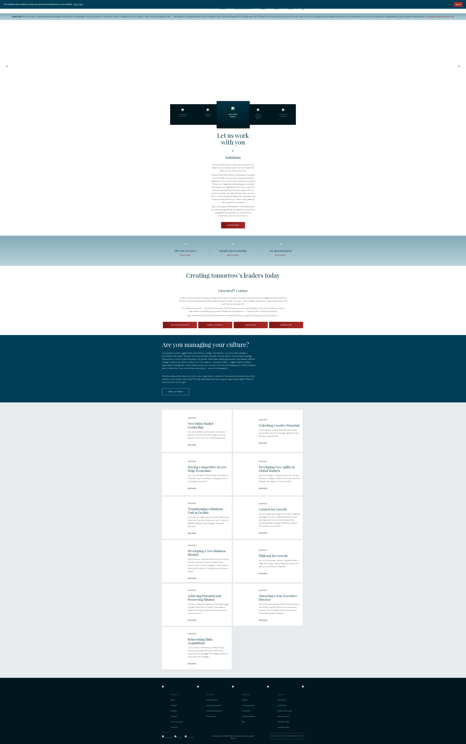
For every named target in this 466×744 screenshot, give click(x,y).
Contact (291, 9)
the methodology (180, 325)
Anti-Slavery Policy (283, 722)
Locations (174, 716)
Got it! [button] (458, 4)
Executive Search (211, 700)
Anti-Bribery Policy (283, 727)
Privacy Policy (281, 700)
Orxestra (244, 700)
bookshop (251, 325)
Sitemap (233, 738)
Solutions (222, 9)
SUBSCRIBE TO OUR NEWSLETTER (287, 736)
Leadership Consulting (213, 705)
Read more (185, 255)
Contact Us (174, 727)
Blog (243, 722)
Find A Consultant (177, 722)
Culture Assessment (248, 705)
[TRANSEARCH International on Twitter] (178, 737)
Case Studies (246, 711)
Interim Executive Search (214, 711)
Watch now (233, 255)
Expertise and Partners (243, 9)
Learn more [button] (78, 4)
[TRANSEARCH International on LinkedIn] (189, 737)
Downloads (286, 325)
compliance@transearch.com (440, 16)
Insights (263, 9)
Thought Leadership (248, 716)
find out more (175, 392)
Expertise (174, 711)
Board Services (211, 716)
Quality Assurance (283, 716)
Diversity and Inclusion (284, 711)
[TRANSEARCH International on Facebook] (167, 737)
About (276, 9)
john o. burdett (215, 325)
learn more (233, 225)
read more (192, 445)
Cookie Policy (281, 705)
